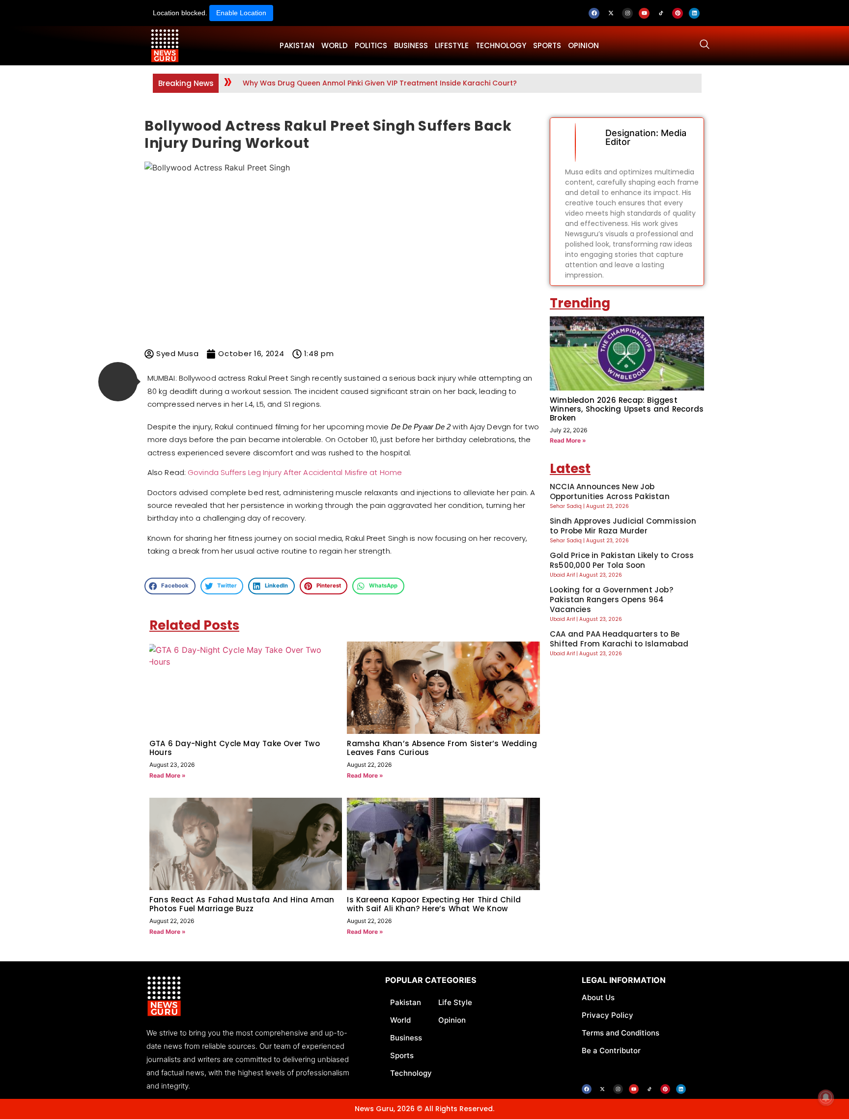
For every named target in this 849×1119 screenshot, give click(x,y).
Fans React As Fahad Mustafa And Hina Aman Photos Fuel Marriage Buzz (241, 904)
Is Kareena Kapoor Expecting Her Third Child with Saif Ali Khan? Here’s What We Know (434, 904)
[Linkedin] (694, 13)
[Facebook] (594, 13)
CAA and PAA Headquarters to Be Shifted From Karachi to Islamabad (619, 639)
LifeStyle (452, 45)
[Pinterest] (677, 13)
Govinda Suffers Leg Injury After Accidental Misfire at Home (295, 472)
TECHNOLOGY (501, 45)
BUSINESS (411, 45)
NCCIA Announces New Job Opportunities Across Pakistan (610, 491)
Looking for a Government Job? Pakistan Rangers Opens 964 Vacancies (611, 600)
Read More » (167, 775)
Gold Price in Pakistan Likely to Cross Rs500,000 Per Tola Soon (622, 560)
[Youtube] (644, 13)
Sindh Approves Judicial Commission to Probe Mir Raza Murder (623, 526)
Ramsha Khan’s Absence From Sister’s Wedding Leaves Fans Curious (442, 747)
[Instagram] (627, 13)
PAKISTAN (297, 45)
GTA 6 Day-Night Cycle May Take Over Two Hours (234, 747)
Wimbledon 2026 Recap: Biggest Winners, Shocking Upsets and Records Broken (627, 409)
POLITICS (371, 45)
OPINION (583, 45)
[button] (118, 381)
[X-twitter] (610, 13)
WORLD (334, 45)
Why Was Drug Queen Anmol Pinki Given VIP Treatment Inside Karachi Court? (380, 83)
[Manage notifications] (826, 1097)
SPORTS (547, 45)
